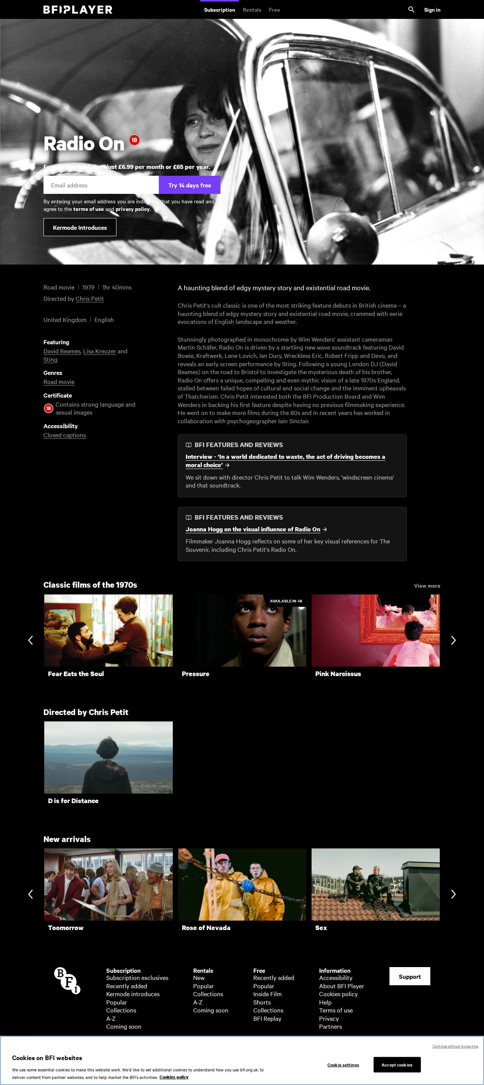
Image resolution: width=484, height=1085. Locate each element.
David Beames (62, 351)
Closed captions (64, 434)
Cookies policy (338, 993)
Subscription (219, 9)
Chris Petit (90, 298)
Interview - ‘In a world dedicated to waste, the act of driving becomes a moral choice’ (285, 461)
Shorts (262, 1002)
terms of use (88, 208)
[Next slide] (453, 641)
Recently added (126, 985)
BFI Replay (267, 1018)
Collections (121, 1010)
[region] (242, 1060)
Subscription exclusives (137, 977)
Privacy (329, 1018)
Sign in (432, 9)
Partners (330, 1026)
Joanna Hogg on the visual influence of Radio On (253, 529)
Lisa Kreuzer (99, 351)
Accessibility (335, 977)
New (199, 977)
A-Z (111, 1018)
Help (325, 1002)
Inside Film (267, 993)
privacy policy (133, 208)
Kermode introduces (133, 993)
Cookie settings (343, 1064)
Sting (50, 359)
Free (274, 9)
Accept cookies (397, 1064)
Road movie (58, 381)
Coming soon (123, 1026)
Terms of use (336, 1010)
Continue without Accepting (455, 1046)
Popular (116, 1002)
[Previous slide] (30, 641)
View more (427, 585)
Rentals (252, 9)
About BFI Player (341, 985)
